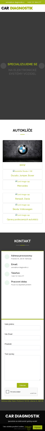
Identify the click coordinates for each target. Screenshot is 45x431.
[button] (3, 66)
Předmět (8, 344)
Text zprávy (9, 354)
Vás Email (8, 334)
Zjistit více (28, 426)
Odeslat (22, 385)
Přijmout (37, 427)
